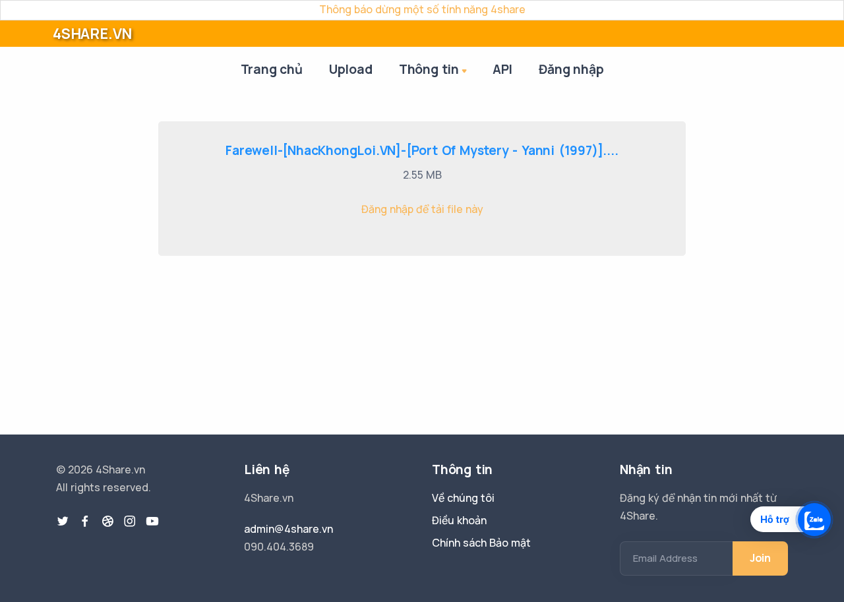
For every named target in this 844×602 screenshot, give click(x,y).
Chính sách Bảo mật (481, 542)
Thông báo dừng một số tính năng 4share (422, 9)
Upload (351, 69)
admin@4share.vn (288, 529)
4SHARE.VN (92, 34)
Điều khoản (459, 520)
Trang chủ (272, 69)
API (502, 69)
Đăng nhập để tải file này (422, 209)
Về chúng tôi (463, 498)
